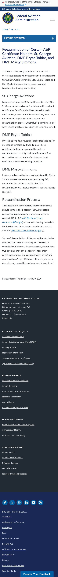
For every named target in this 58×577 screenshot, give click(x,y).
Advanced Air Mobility (11, 429)
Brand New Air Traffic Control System (18, 424)
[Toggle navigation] (53, 19)
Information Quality (10, 538)
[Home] (21, 19)
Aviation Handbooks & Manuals (15, 391)
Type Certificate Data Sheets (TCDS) (18, 363)
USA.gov (6, 560)
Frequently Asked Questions (14, 473)
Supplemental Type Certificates (16, 358)
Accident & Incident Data (13, 336)
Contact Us (7, 318)
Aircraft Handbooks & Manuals (15, 380)
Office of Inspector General (14, 549)
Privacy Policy (8, 554)
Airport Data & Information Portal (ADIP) (19, 342)
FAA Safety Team (9, 468)
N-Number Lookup (10, 463)
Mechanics (15, 29)
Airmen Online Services (12, 457)
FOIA (4, 533)
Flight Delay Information (12, 352)
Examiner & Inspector (11, 396)
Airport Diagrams (9, 386)
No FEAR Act (7, 544)
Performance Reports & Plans (15, 407)
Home (5, 29)
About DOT (7, 516)
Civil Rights (7, 527)
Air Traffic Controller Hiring (13, 435)
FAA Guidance (8, 402)
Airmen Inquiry (8, 452)
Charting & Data (9, 347)
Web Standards (9, 571)
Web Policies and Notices (13, 565)
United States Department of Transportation (23, 9)
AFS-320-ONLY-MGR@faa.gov (26, 230)
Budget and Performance (13, 522)
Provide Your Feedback (37, 574)
